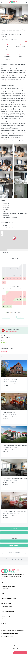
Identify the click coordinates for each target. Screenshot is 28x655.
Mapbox (12, 249)
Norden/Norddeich (14, 545)
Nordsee (4, 618)
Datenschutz (5, 588)
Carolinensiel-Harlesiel (8, 611)
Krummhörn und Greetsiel (8, 609)
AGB (3, 593)
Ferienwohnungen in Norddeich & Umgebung (16, 26)
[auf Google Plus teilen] (18, 559)
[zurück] (6, 317)
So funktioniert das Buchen (8, 586)
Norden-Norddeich (6, 614)
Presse (3, 596)
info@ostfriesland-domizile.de (10, 633)
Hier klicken (4, 351)
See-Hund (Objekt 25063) (9, 412)
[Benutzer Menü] (26, 2)
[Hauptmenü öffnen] (1, 2)
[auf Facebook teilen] (6, 559)
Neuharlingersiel (6, 616)
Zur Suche (14, 533)
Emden (14, 541)
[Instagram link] (14, 648)
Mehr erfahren (5, 578)
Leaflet (9, 249)
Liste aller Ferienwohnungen (9, 598)
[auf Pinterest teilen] (12, 559)
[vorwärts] (20, 317)
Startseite (3, 26)
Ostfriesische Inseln (7, 606)
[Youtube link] (17, 648)
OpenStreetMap (18, 249)
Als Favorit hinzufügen (14, 552)
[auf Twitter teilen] (9, 559)
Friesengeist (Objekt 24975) (10, 379)
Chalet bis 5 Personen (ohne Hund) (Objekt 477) (15, 445)
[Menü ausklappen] (25, 388)
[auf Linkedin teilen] (15, 559)
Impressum (4, 591)
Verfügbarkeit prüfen (20, 652)
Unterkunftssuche (9, 80)
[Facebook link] (10, 648)
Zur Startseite (14, 528)
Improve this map (24, 249)
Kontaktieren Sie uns (8, 636)
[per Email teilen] (21, 559)
